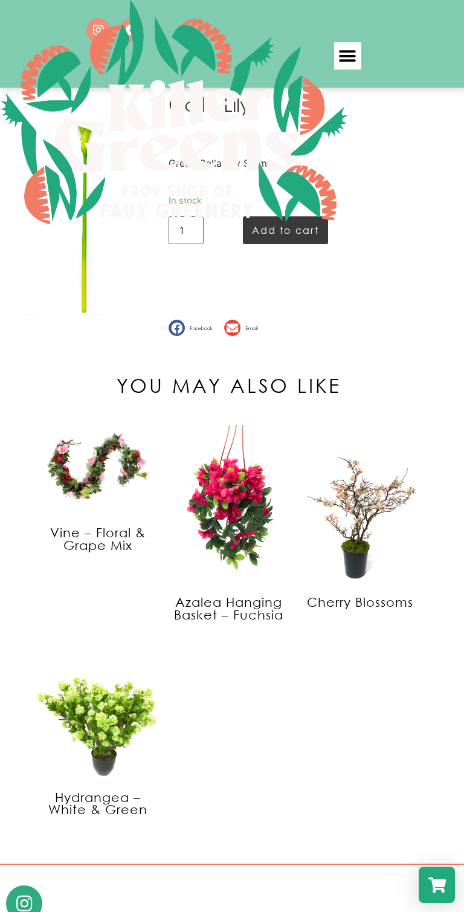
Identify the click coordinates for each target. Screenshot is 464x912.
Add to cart (285, 230)
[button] (193, 328)
